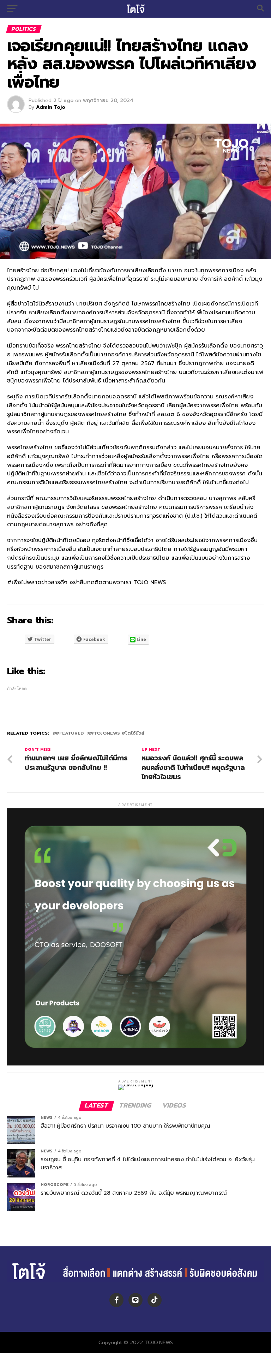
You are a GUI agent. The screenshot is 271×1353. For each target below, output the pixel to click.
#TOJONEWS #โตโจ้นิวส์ (117, 733)
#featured (69, 733)
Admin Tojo (50, 107)
